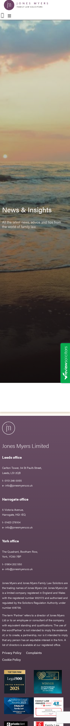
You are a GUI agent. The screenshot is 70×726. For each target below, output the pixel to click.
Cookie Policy (11, 659)
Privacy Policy (11, 652)
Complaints (34, 652)
